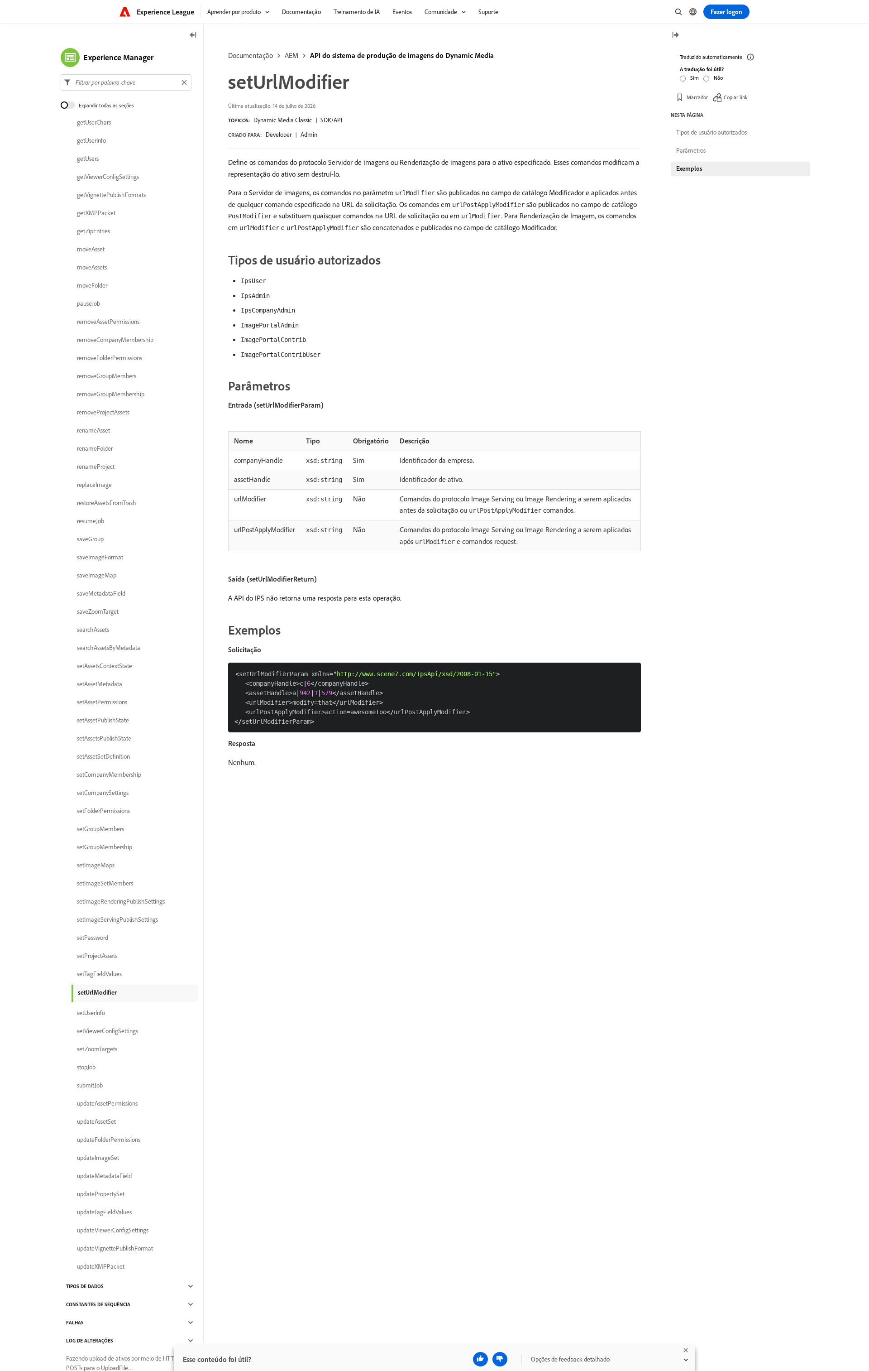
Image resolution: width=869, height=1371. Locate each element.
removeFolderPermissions (109, 358)
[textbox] (126, 82)
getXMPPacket (96, 213)
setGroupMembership (104, 847)
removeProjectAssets (103, 412)
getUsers (88, 158)
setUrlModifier (97, 992)
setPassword (92, 937)
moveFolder (92, 285)
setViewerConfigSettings (107, 1031)
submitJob (90, 1085)
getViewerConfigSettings (108, 177)
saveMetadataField (101, 593)
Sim (694, 77)
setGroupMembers (100, 829)
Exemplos (689, 168)
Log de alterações (89, 1340)
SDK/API (331, 120)
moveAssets (92, 267)
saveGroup (90, 539)
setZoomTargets (97, 1049)
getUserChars (94, 122)
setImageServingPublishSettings (117, 919)
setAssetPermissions (102, 702)
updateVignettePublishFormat (115, 1248)
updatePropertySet (100, 1194)
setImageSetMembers (105, 883)
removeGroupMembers (106, 376)
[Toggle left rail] (193, 35)
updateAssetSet (96, 1121)
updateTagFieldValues (104, 1212)
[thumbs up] (480, 1359)
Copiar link (736, 97)
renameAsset (93, 430)
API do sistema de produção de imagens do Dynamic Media (402, 55)
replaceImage (94, 485)
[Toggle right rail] (675, 35)
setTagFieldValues (99, 974)
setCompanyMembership (109, 774)
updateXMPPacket (100, 1266)
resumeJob (90, 521)
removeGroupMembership (110, 394)
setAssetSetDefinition (103, 756)
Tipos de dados (85, 1286)
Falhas (75, 1322)
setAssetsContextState (104, 666)
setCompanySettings (103, 793)
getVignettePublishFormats (111, 195)
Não (718, 77)
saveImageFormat (100, 557)
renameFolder (95, 448)
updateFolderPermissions (108, 1139)
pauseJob (88, 303)
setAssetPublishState (103, 720)
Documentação (250, 55)
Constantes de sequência (98, 1304)
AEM (291, 55)
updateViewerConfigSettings (112, 1230)
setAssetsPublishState (104, 738)
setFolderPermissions (103, 811)
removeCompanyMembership (115, 340)
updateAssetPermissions (107, 1103)
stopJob (86, 1067)
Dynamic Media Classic (282, 120)
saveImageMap (96, 575)
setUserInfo (91, 1013)
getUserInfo (91, 140)
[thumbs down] (499, 1359)
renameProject (96, 466)
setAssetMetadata (99, 684)
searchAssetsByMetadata (108, 648)
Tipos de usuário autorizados (711, 132)
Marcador (697, 97)
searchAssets (93, 629)
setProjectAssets (97, 956)
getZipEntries (93, 231)
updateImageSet (98, 1158)
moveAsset (91, 249)
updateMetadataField (104, 1176)
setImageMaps (96, 865)
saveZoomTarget (98, 611)
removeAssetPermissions (108, 321)
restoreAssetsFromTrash (106, 503)
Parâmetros (691, 150)
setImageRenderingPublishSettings (121, 901)
